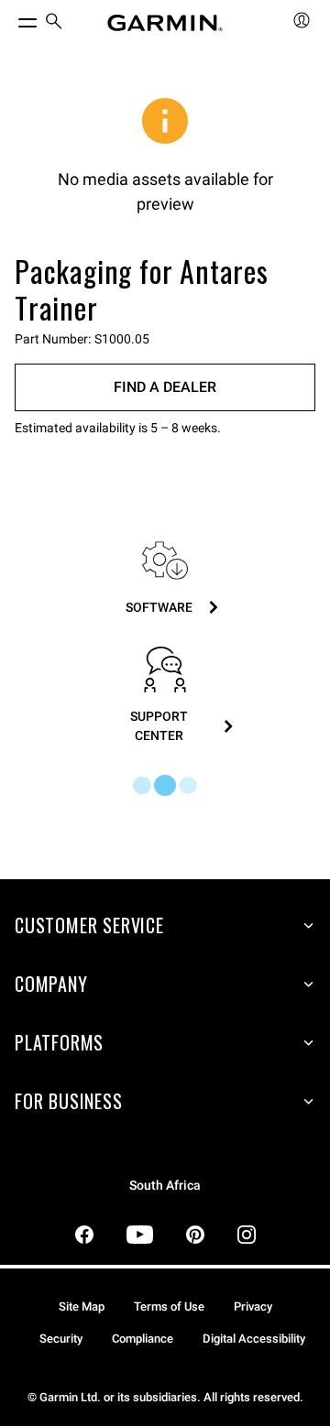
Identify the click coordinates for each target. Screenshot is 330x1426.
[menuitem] (54, 23)
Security (60, 1338)
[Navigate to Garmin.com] (165, 23)
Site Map (81, 1306)
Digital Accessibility (254, 1338)
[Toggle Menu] (11, 18)
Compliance (142, 1338)
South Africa (165, 1185)
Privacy (253, 1306)
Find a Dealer (165, 387)
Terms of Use (169, 1306)
